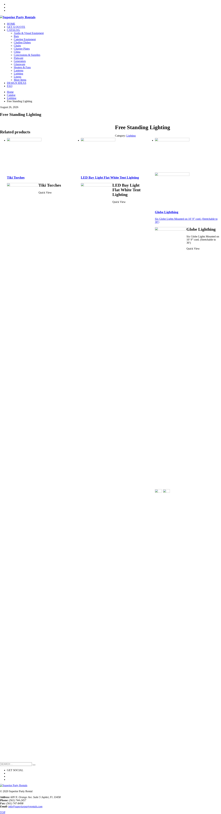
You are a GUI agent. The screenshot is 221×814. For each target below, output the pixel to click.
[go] (34, 764)
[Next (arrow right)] (215, 407)
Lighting (131, 135)
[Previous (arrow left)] (6, 407)
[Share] (209, 4)
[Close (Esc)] (217, 4)
